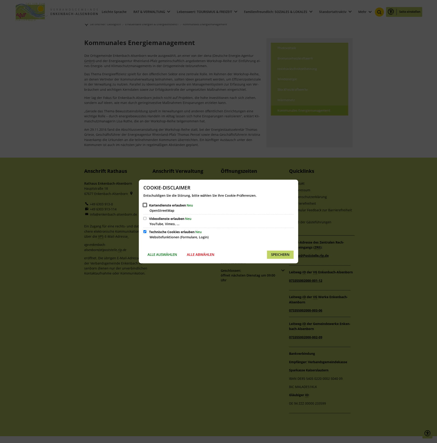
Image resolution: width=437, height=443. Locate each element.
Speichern (280, 254)
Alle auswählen (162, 254)
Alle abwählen (200, 254)
